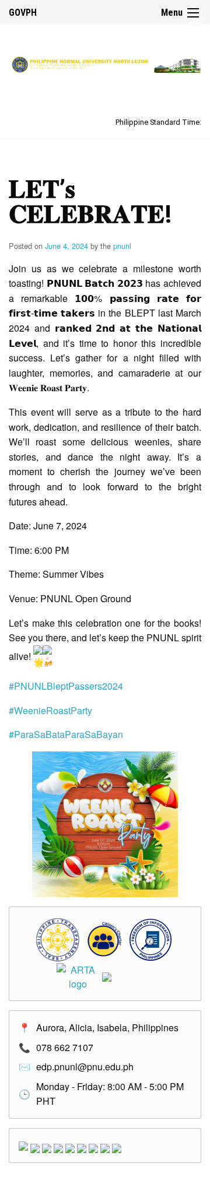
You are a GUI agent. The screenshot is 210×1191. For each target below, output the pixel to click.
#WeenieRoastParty (50, 710)
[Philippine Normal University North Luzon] (105, 63)
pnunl (122, 245)
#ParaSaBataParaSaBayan (66, 734)
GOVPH (23, 12)
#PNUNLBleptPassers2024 (66, 686)
